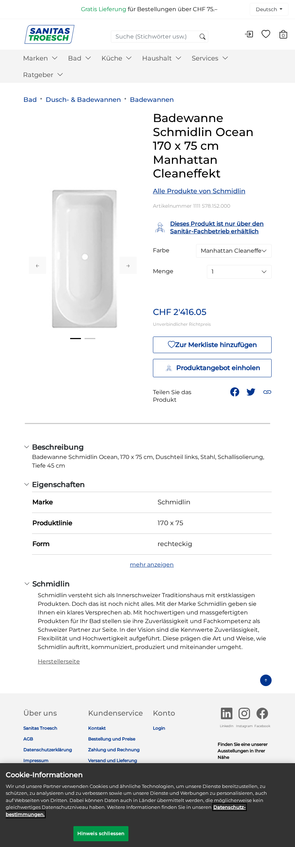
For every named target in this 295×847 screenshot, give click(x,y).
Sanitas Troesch (40, 728)
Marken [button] (36, 58)
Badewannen (152, 100)
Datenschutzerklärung (47, 749)
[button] (267, 392)
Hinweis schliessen (100, 833)
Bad (30, 100)
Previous (37, 265)
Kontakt (97, 728)
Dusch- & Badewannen (83, 100)
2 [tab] (90, 338)
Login (159, 728)
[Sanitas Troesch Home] (49, 34)
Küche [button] (112, 58)
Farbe (161, 250)
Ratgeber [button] (39, 75)
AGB (28, 739)
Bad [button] (75, 58)
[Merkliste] (266, 34)
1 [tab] (75, 338)
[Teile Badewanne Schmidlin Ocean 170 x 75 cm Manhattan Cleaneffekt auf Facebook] (235, 392)
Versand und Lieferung (112, 760)
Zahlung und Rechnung (114, 749)
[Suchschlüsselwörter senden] (202, 37)
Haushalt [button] (157, 58)
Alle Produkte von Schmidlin (199, 191)
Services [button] (206, 58)
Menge (163, 271)
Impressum (36, 760)
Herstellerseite (59, 661)
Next (128, 265)
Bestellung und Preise (111, 739)
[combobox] (159, 36)
